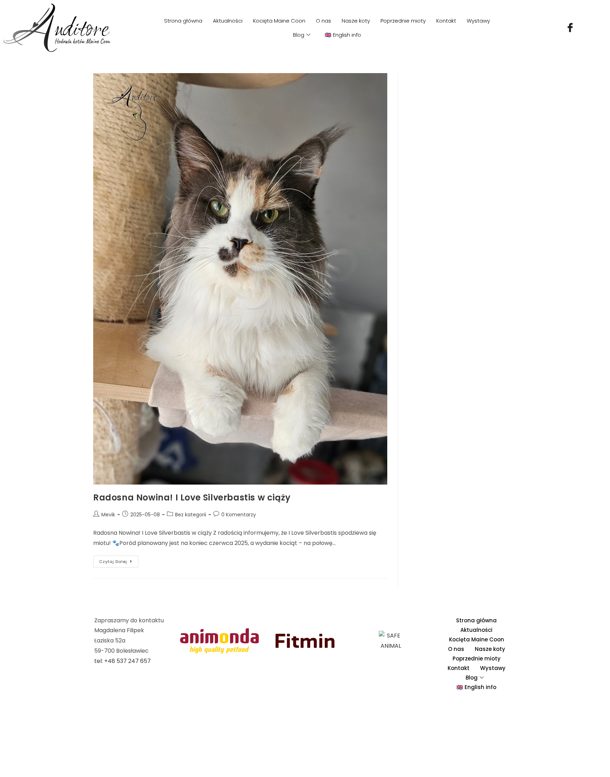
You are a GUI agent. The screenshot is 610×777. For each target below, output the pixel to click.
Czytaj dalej (118, 560)
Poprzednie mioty (403, 20)
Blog (298, 34)
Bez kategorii (190, 514)
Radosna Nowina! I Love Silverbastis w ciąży (192, 497)
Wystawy (478, 20)
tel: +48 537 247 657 (122, 661)
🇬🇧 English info (343, 34)
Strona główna (183, 20)
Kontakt (446, 20)
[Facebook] (570, 28)
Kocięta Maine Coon (279, 20)
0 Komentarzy (238, 514)
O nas (323, 20)
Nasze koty (356, 20)
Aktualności (228, 20)
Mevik (108, 514)
